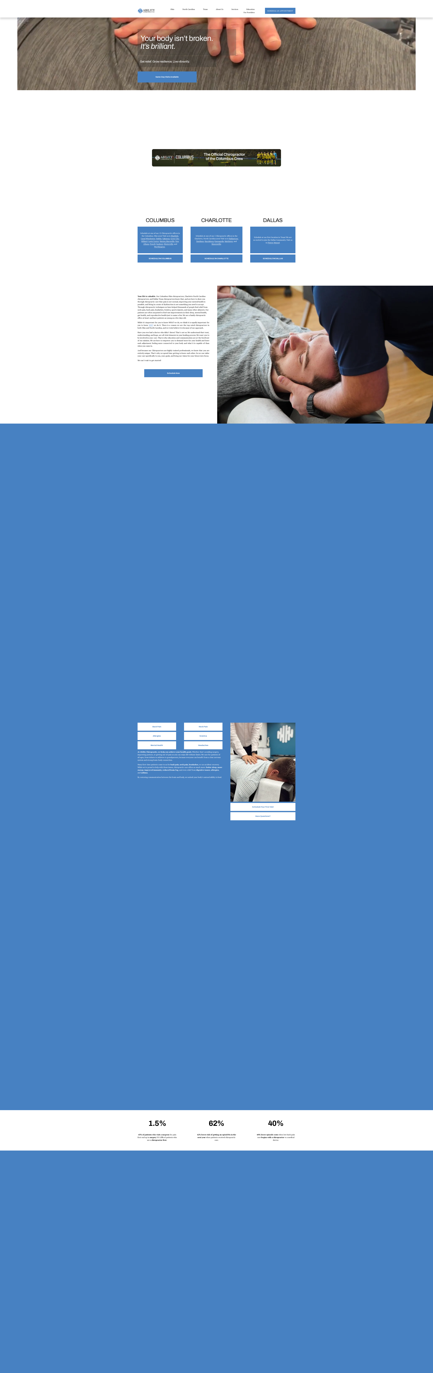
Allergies (157, 736)
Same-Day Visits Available (167, 77)
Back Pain (156, 727)
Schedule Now (173, 373)
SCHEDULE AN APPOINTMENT (280, 11)
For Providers (249, 12)
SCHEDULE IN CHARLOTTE (217, 258)
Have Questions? (263, 816)
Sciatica (203, 736)
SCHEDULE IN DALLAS (273, 258)
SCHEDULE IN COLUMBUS (160, 258)
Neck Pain (203, 727)
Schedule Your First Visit (263, 807)
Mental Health (157, 745)
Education (250, 9)
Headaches (203, 745)
